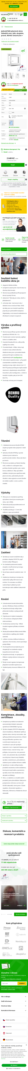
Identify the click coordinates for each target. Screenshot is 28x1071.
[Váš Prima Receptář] (7, 954)
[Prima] (7, 928)
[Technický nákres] (11, 123)
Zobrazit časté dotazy (11, 807)
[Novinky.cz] (21, 941)
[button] (25, 14)
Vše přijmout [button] (14, 1065)
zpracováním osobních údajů (8, 989)
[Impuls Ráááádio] (21, 928)
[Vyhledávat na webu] (16, 14)
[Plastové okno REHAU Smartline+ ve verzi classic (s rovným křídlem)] (23, 50)
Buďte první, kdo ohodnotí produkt (10, 41)
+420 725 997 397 (7, 227)
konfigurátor (18, 357)
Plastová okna (9, 26)
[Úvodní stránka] (2, 27)
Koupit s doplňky (13, 179)
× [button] (26, 1045)
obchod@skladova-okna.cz (10, 229)
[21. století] (21, 948)
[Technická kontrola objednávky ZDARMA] (3, 19)
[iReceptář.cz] (21, 954)
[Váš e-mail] (14, 983)
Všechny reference (20, 914)
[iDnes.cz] (7, 948)
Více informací (14, 6)
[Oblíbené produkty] (18, 14)
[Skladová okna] (7, 14)
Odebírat (22, 983)
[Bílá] (10, 112)
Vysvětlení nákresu (14, 127)
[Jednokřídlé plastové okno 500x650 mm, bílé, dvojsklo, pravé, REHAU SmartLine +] (14, 60)
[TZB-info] (21, 934)
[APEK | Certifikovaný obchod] (5, 876)
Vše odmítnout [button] (14, 1061)
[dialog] (14, 1057)
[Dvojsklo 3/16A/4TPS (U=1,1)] (10, 116)
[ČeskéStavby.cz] (7, 941)
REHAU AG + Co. (13, 135)
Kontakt (16, 139)
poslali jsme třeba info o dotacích (12, 979)
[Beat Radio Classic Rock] (7, 934)
